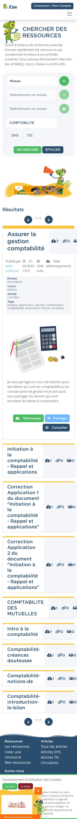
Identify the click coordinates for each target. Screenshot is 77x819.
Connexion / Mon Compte (52, 6)
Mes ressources (18, 762)
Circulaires (49, 762)
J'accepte (10, 786)
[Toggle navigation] (69, 14)
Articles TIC (50, 757)
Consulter (59, 427)
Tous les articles (54, 746)
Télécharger (31, 418)
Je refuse (25, 786)
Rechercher (27, 149)
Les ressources (17, 746)
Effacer (52, 149)
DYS (15, 135)
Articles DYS (51, 752)
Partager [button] (59, 418)
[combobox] (31, 81)
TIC (30, 135)
